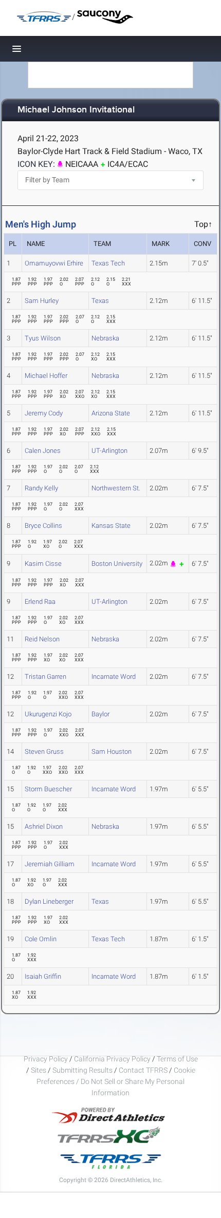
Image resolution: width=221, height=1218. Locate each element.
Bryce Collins (43, 525)
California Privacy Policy (112, 1059)
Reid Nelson (42, 639)
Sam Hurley (42, 300)
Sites (38, 1070)
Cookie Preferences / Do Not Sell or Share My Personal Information (115, 1081)
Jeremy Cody (44, 413)
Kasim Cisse (43, 563)
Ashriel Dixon (44, 826)
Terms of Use (177, 1059)
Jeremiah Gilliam (50, 864)
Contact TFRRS (144, 1070)
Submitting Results (82, 1070)
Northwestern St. (115, 488)
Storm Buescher (48, 789)
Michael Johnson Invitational (76, 110)
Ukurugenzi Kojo (48, 714)
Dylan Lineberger (49, 901)
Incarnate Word (113, 676)
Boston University (116, 563)
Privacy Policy (46, 1059)
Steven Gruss (44, 751)
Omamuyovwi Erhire (54, 263)
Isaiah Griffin (43, 976)
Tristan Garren (45, 676)
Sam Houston (111, 751)
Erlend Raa (40, 601)
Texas (100, 300)
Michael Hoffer (46, 375)
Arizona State (110, 413)
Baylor (100, 714)
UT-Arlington (109, 450)
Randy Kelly (41, 488)
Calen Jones (43, 450)
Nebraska (105, 338)
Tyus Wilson (43, 338)
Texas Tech (108, 263)
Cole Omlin (41, 939)
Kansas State (111, 525)
